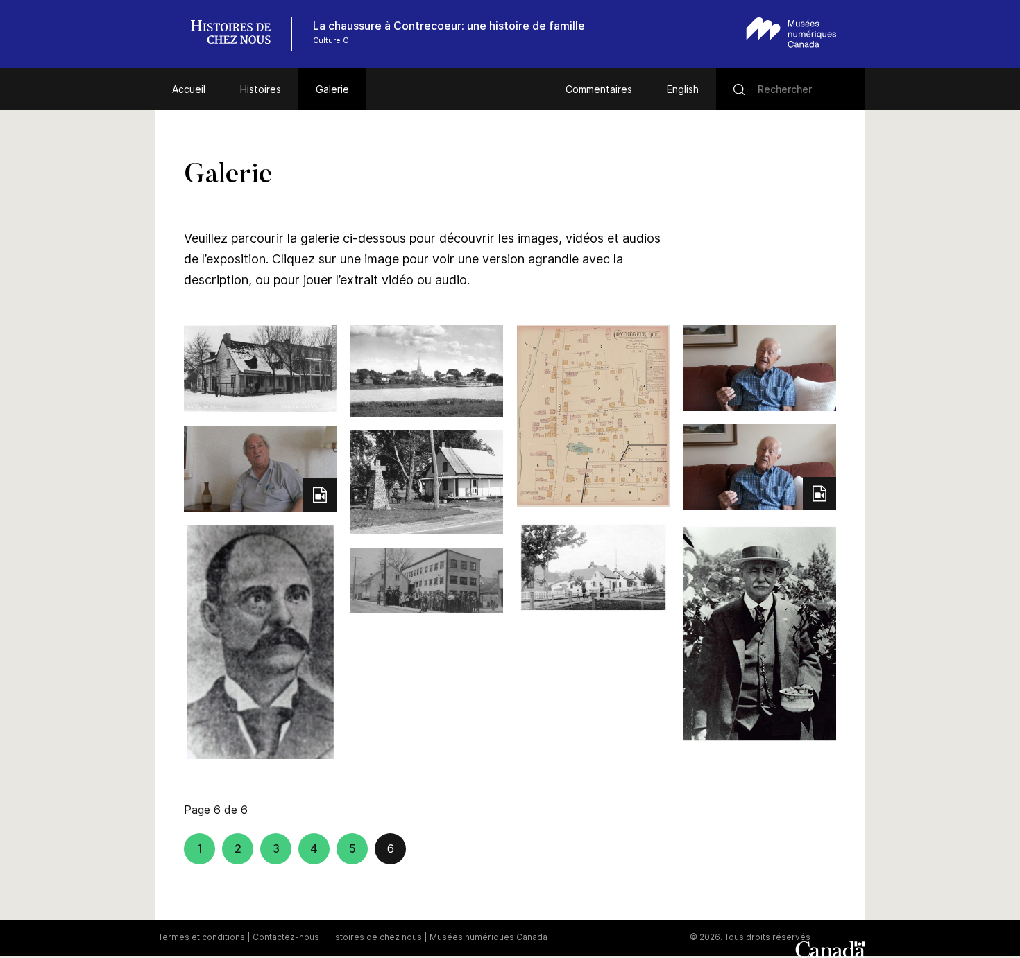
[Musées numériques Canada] (791, 32)
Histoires (260, 89)
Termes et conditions (201, 937)
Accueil (188, 89)
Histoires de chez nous (374, 937)
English (683, 89)
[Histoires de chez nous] (238, 34)
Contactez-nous (286, 937)
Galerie (332, 89)
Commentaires (599, 89)
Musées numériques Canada (488, 937)
